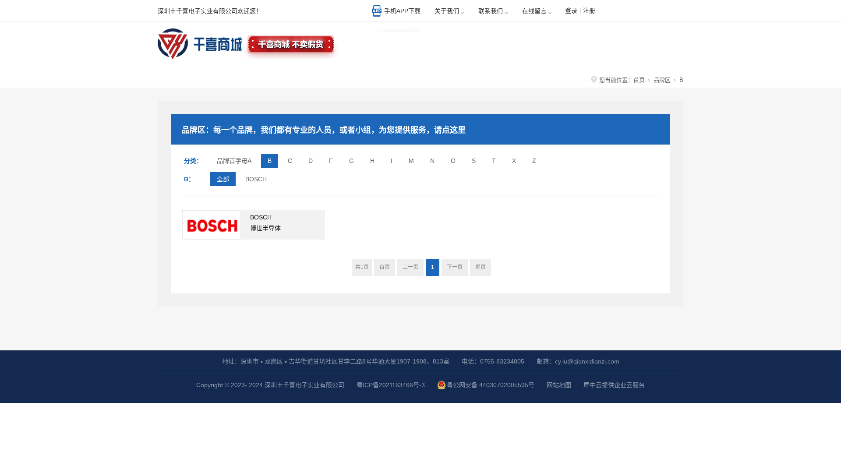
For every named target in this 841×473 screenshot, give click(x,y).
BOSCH (256, 179)
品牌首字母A (234, 160)
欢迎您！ (650, 11)
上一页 (410, 267)
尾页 (480, 267)
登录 (571, 10)
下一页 (455, 267)
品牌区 (662, 80)
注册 (589, 10)
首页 (639, 80)
